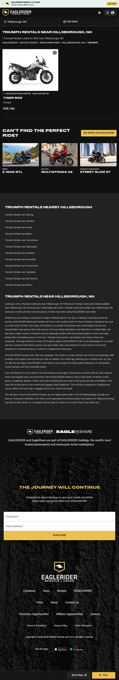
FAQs (39, 602)
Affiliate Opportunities (69, 614)
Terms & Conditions (36, 626)
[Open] (59, 21)
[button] (30, 80)
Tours (46, 591)
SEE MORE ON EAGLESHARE (98, 133)
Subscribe (59, 535)
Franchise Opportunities (34, 614)
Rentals (61, 591)
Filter (105, 675)
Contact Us (72, 602)
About (54, 602)
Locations (29, 591)
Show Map (77, 675)
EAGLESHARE (83, 591)
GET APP (112, 4)
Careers (95, 614)
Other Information (83, 626)
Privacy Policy (60, 626)
